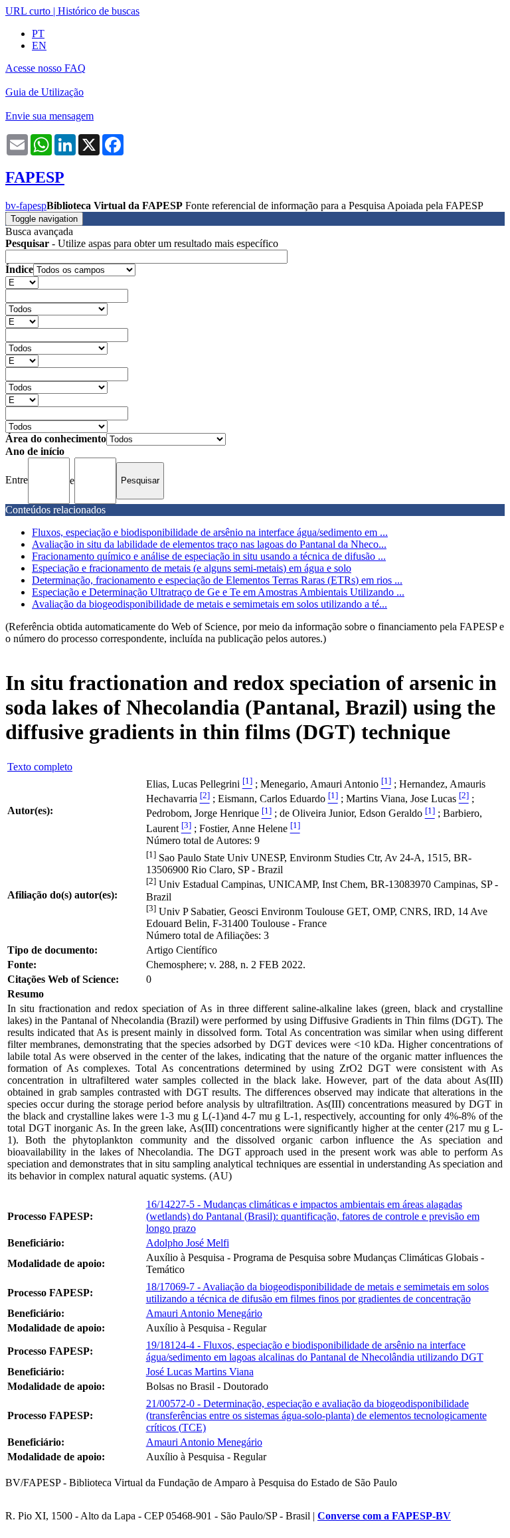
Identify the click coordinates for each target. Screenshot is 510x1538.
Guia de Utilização (44, 92)
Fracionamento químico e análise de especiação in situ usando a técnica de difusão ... (209, 556)
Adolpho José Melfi (187, 1242)
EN (39, 45)
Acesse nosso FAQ (45, 68)
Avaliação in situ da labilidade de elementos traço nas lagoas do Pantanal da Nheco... (209, 544)
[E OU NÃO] (22, 282)
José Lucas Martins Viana (200, 1371)
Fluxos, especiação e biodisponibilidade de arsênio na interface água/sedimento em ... (210, 532)
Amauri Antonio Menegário (204, 1313)
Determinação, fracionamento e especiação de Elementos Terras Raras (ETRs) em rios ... (217, 580)
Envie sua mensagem (49, 116)
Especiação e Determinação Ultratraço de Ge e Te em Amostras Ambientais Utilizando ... (218, 592)
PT (38, 33)
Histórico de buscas (98, 11)
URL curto (27, 11)
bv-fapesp (25, 205)
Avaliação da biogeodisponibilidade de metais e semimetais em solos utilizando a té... (209, 604)
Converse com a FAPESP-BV (384, 1515)
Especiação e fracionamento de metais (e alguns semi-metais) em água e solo (191, 568)
